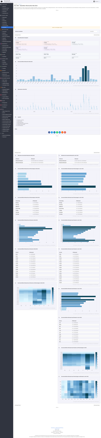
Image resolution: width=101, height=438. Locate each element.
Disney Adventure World (6, 47)
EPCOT (3, 112)
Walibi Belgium (5, 90)
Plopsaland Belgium (5, 89)
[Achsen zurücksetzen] (96, 64)
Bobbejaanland (5, 92)
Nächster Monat (96, 34)
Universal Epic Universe (6, 124)
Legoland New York (5, 127)
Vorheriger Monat (18, 34)
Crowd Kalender (5, 25)
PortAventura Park (5, 72)
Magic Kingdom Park (6, 111)
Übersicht (4, 6)
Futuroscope (4, 50)
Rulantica (4, 33)
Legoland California (5, 129)
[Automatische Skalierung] (94, 64)
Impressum (4, 136)
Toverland (4, 62)
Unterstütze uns (5, 13)
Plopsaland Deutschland (6, 41)
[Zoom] (88, 64)
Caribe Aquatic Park (6, 75)
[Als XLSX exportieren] (98, 64)
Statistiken (4, 27)
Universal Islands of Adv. (6, 122)
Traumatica (4, 31)
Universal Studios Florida (6, 121)
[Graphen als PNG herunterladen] (86, 64)
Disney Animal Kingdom (6, 116)
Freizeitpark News (5, 8)
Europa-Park (20, 4)
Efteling (3, 60)
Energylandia (4, 102)
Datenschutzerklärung (6, 135)
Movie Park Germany (6, 36)
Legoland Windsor (5, 83)
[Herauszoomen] (93, 64)
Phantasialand (4, 34)
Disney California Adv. (6, 119)
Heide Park (4, 39)
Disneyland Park (5, 117)
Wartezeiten (4, 17)
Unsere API (4, 11)
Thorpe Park (4, 81)
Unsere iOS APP (5, 9)
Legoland (4, 38)
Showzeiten (4, 22)
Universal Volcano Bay (6, 126)
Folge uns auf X (57, 428)
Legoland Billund (5, 96)
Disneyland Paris (5, 45)
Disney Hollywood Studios (7, 114)
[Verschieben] (89, 64)
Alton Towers (4, 80)
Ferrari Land (4, 74)
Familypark (4, 106)
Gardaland (4, 56)
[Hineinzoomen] (91, 64)
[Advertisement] (57, 18)
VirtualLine (4, 20)
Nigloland (4, 52)
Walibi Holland (4, 64)
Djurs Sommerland (5, 98)
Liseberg (4, 68)
